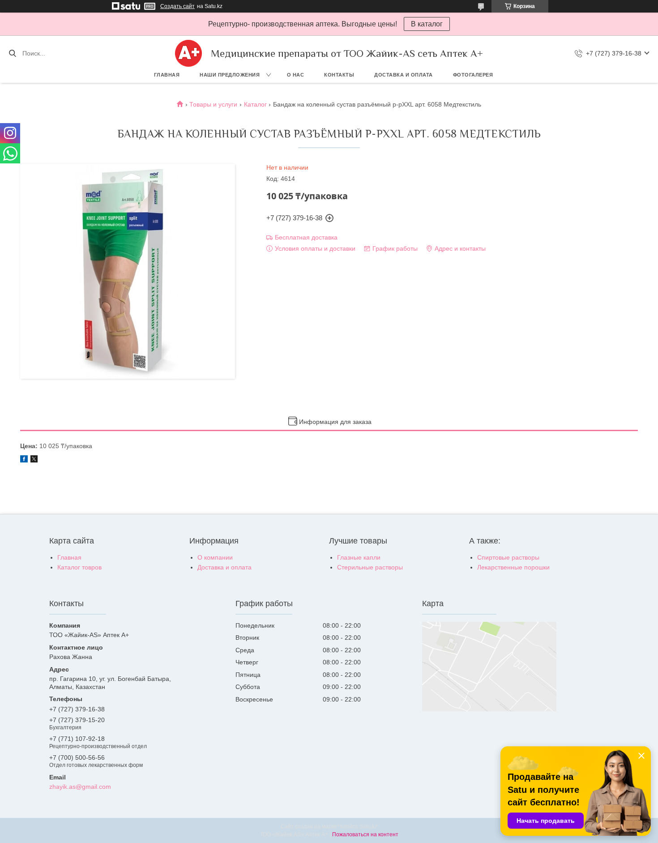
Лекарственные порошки (513, 567)
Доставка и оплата (403, 74)
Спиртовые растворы (508, 557)
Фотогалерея (473, 74)
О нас (295, 74)
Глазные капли (358, 557)
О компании (215, 557)
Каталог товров (79, 567)
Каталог (255, 104)
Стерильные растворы (370, 567)
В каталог (427, 24)
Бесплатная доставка (306, 237)
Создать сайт (177, 6)
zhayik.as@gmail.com (80, 786)
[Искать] (12, 53)
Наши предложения (230, 74)
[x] (34, 460)
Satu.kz (368, 826)
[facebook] (24, 460)
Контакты (339, 74)
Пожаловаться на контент (365, 834)
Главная (167, 74)
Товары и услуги (213, 104)
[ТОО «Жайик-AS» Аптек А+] (188, 53)
